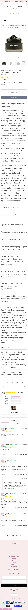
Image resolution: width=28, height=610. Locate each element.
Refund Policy (14, 566)
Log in (15, 6)
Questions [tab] (13, 420)
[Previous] (10, 57)
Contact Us (14, 558)
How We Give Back (14, 552)
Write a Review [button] (14, 412)
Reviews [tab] (4, 420)
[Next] (17, 57)
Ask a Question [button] (14, 416)
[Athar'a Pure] (14, 14)
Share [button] (4, 439)
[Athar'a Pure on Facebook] (11, 590)
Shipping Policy (14, 564)
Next (25, 387)
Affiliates (14, 550)
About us (14, 548)
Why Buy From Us (14, 554)
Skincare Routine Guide (14, 556)
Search (14, 546)
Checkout (14, 8)
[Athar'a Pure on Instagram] (17, 590)
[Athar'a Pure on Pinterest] (14, 590)
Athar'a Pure (11, 598)
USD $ (13, 594)
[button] (24, 439)
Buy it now (14, 97)
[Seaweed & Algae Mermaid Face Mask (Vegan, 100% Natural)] (14, 43)
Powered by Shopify (18, 598)
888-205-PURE (8, 6)
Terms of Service (14, 562)
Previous (3, 387)
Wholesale (14, 560)
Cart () (21, 6)
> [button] (18, 529)
